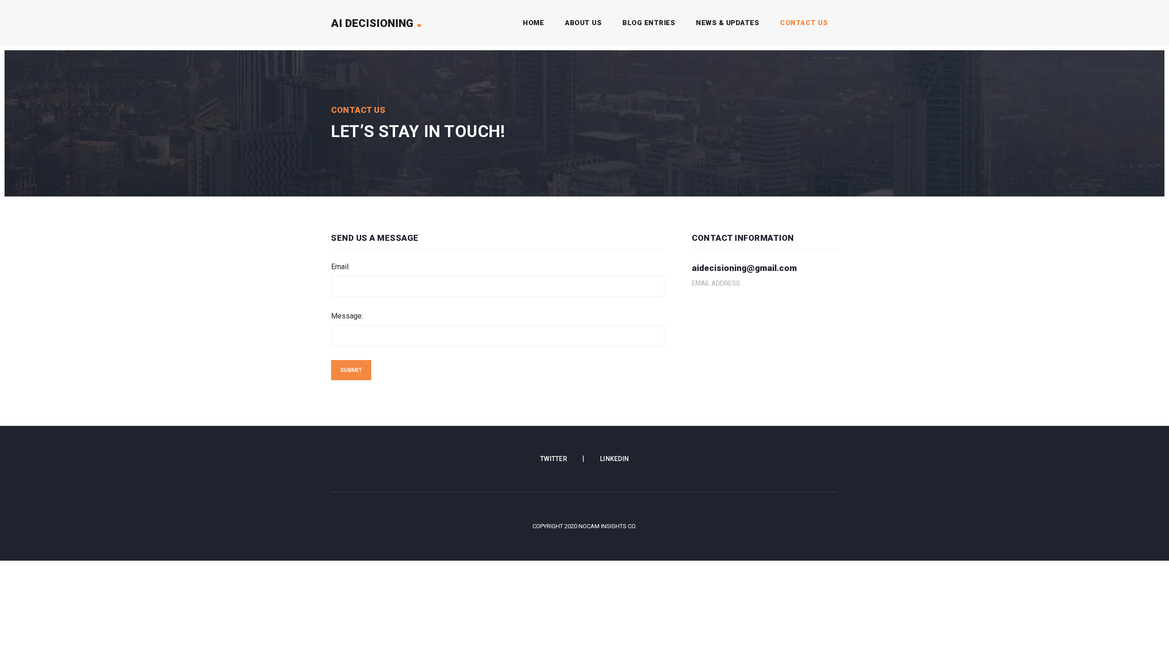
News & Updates (727, 23)
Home (535, 23)
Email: (340, 266)
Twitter (554, 458)
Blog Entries (648, 23)
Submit (351, 369)
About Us (583, 23)
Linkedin (614, 458)
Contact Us (803, 23)
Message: (347, 316)
